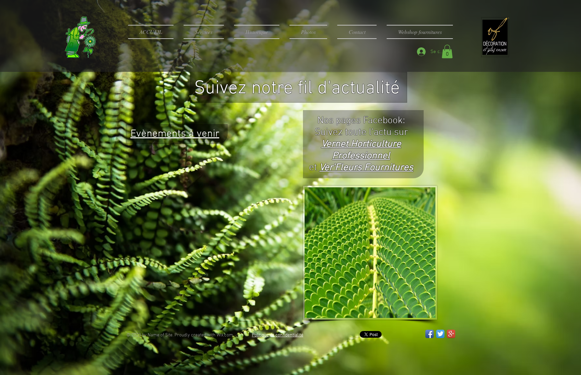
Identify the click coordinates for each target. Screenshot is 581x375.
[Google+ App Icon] (451, 334)
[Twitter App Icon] (440, 334)
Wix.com (225, 335)
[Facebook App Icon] (429, 334)
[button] (447, 51)
